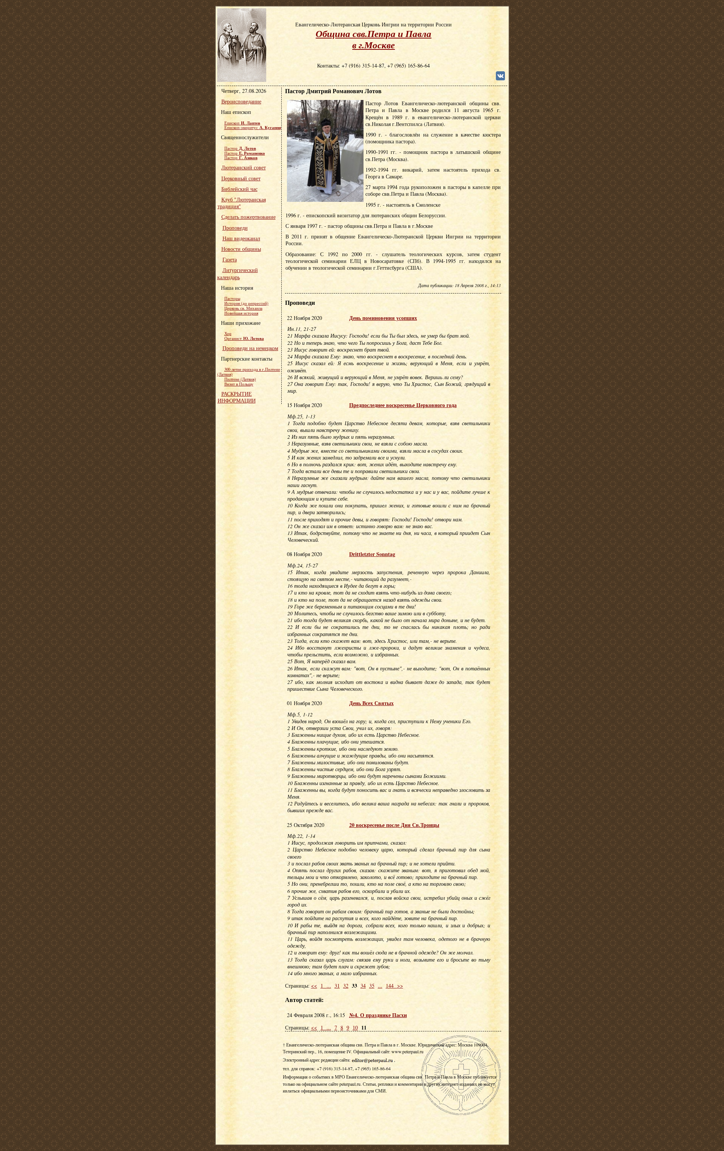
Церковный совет (241, 178)
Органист (244, 338)
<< (314, 985)
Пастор (240, 148)
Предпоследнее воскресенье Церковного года (403, 405)
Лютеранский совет (243, 167)
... (329, 985)
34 (363, 985)
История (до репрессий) (246, 303)
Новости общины (241, 248)
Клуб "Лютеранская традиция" (242, 203)
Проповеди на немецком (250, 348)
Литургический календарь (237, 273)
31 (337, 985)
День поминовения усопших (383, 318)
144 (391, 985)
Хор (228, 333)
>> (400, 985)
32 (345, 985)
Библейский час (239, 188)
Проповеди (235, 227)
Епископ (242, 123)
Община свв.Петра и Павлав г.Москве (373, 39)
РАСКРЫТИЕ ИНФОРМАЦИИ (237, 397)
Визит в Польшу (238, 384)
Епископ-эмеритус (252, 127)
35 (371, 985)
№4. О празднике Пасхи (378, 1015)
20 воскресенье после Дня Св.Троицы (394, 825)
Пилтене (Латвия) (240, 379)
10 (355, 1027)
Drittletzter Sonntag (372, 554)
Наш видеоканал (241, 238)
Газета (229, 259)
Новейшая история (241, 313)
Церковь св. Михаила (243, 308)
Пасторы (232, 298)
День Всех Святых (371, 703)
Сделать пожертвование (248, 216)
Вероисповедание (241, 101)
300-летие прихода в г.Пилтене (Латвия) (248, 372)
